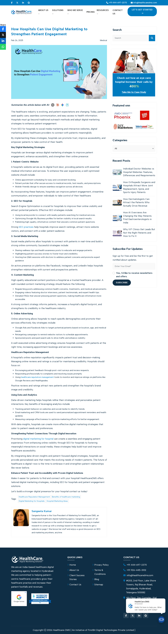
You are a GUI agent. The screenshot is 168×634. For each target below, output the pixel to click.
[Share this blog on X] (3, 35)
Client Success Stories (77, 577)
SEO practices (26, 227)
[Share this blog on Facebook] (3, 29)
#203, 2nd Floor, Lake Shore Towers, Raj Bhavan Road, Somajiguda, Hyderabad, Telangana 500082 (141, 586)
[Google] (29, 3)
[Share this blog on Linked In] (3, 41)
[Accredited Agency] (40, 598)
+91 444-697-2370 (137, 564)
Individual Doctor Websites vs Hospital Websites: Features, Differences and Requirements (139, 172)
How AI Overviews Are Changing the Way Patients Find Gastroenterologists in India (137, 217)
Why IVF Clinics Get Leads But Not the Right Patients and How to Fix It (139, 232)
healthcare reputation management (37, 377)
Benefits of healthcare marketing (66, 497)
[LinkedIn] (23, 3)
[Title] (152, 38)
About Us (43, 10)
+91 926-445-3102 (136, 570)
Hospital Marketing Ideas (57, 501)
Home (72, 564)
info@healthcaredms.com (140, 575)
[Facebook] (11, 3)
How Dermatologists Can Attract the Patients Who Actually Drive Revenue (136, 202)
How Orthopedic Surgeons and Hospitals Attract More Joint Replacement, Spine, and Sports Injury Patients (139, 187)
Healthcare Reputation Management (34, 497)
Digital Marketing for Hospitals (32, 501)
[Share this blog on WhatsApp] (3, 47)
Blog (96, 579)
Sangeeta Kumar (42, 511)
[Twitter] (17, 3)
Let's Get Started (142, 9)
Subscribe (122, 282)
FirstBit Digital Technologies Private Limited (111, 630)
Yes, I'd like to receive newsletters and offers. (134, 275)
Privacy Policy (101, 564)
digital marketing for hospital (38, 438)
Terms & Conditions (100, 572)
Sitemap (98, 584)
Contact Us (118, 12)
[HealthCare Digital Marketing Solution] (21, 12)
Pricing (90, 12)
